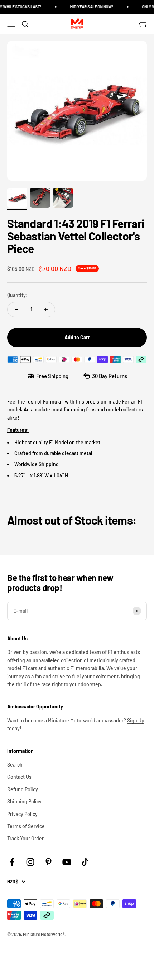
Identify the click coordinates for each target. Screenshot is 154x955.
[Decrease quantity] (16, 309)
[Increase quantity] (46, 309)
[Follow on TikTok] (85, 862)
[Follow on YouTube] (67, 862)
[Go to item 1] (17, 199)
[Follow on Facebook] (12, 862)
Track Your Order (25, 838)
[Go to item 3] (63, 199)
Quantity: (17, 295)
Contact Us (19, 777)
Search (15, 764)
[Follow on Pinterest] (48, 862)
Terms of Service (26, 826)
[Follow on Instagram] (30, 862)
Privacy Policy (22, 814)
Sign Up (135, 720)
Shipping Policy (24, 801)
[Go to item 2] (40, 199)
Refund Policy (22, 789)
